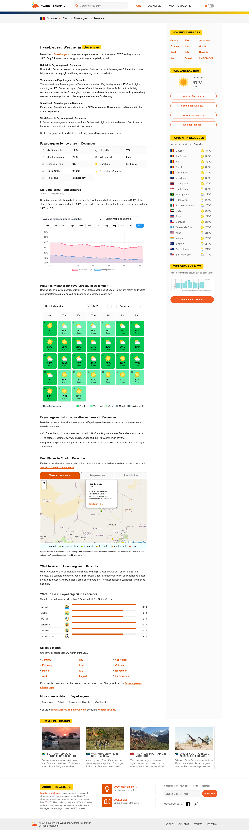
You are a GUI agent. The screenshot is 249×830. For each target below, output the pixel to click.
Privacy (212, 824)
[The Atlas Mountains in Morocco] (149, 738)
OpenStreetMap (139, 542)
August (83, 676)
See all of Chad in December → (57, 467)
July (81, 670)
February (47, 665)
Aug (106, 226)
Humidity (86, 702)
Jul (98, 226)
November (121, 670)
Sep (114, 226)
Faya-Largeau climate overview (69, 709)
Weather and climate (50, 793)
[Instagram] (196, 804)
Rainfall (61, 702)
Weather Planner (181, 5)
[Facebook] (188, 804)
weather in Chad (106, 709)
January (46, 659)
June (81, 665)
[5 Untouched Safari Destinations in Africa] (61, 738)
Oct (122, 226)
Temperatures (97, 475)
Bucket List (155, 5)
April (44, 676)
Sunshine (73, 702)
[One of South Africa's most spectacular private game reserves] (194, 738)
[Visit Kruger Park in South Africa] (105, 738)
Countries (52, 18)
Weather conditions (60, 475)
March (45, 670)
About (169, 824)
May (81, 226)
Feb (55, 226)
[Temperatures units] (211, 5)
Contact (183, 824)
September (121, 659)
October (119, 665)
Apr (72, 226)
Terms (198, 824)
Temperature (47, 702)
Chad (65, 18)
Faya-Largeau (81, 18)
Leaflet (127, 542)
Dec (140, 226)
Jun (89, 226)
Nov (131, 226)
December (99, 18)
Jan (47, 226)
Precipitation (131, 475)
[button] (112, 539)
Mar (64, 226)
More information (96, 504)
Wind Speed (100, 702)
